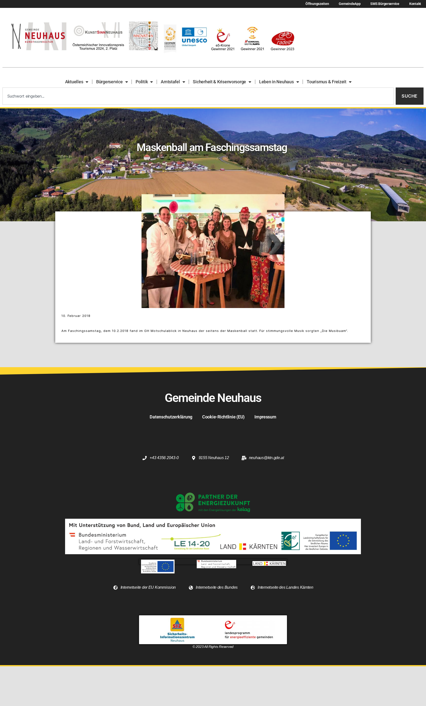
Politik (142, 81)
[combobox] (198, 96)
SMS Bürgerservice (384, 4)
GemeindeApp (349, 4)
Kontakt (415, 4)
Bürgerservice (109, 81)
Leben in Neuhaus (276, 81)
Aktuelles (74, 81)
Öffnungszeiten (317, 4)
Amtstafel (170, 81)
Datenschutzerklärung (171, 416)
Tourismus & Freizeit (326, 81)
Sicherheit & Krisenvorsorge (219, 81)
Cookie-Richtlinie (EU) (223, 416)
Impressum (265, 416)
